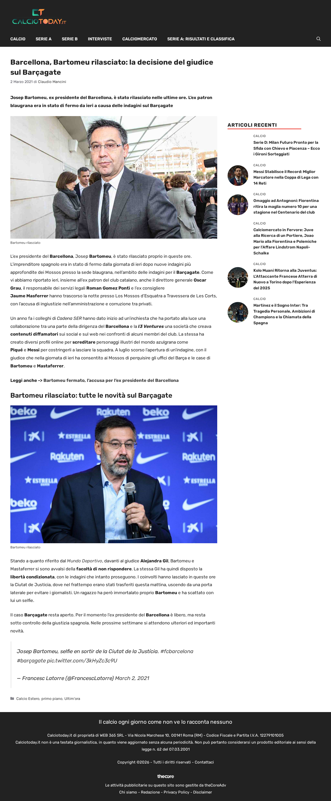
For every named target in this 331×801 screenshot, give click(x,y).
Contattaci (204, 762)
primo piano (51, 698)
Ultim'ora (72, 698)
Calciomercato (139, 38)
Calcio (17, 38)
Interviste (100, 38)
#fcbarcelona (176, 651)
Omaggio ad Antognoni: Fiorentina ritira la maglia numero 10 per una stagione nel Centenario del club (286, 206)
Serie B (70, 38)
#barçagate (31, 661)
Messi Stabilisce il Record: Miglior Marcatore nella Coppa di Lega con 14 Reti (286, 177)
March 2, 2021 (132, 678)
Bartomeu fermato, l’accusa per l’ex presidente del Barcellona (111, 380)
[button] (318, 39)
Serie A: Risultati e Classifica (201, 38)
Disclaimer (202, 792)
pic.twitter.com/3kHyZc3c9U (82, 661)
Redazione (150, 792)
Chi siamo (128, 792)
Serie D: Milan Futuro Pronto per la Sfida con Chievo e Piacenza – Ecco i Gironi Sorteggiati (286, 148)
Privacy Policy (176, 792)
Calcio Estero (27, 698)
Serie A (43, 38)
